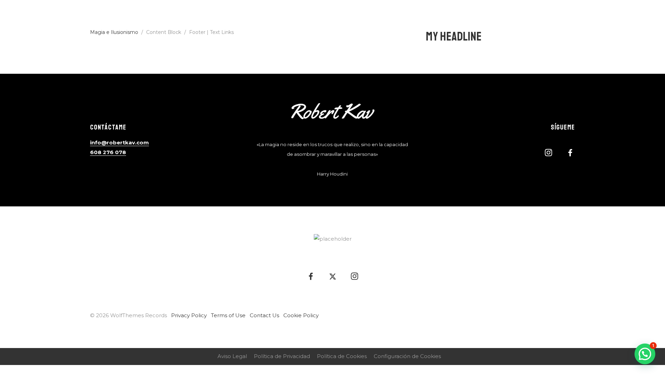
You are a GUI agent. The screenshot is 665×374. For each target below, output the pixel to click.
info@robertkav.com (119, 142)
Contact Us (264, 315)
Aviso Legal (232, 356)
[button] (645, 354)
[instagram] (649, 15)
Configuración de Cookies (407, 356)
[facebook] (627, 15)
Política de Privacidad (282, 356)
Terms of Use (228, 315)
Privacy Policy (189, 315)
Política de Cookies (342, 356)
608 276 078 (108, 152)
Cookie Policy (301, 315)
